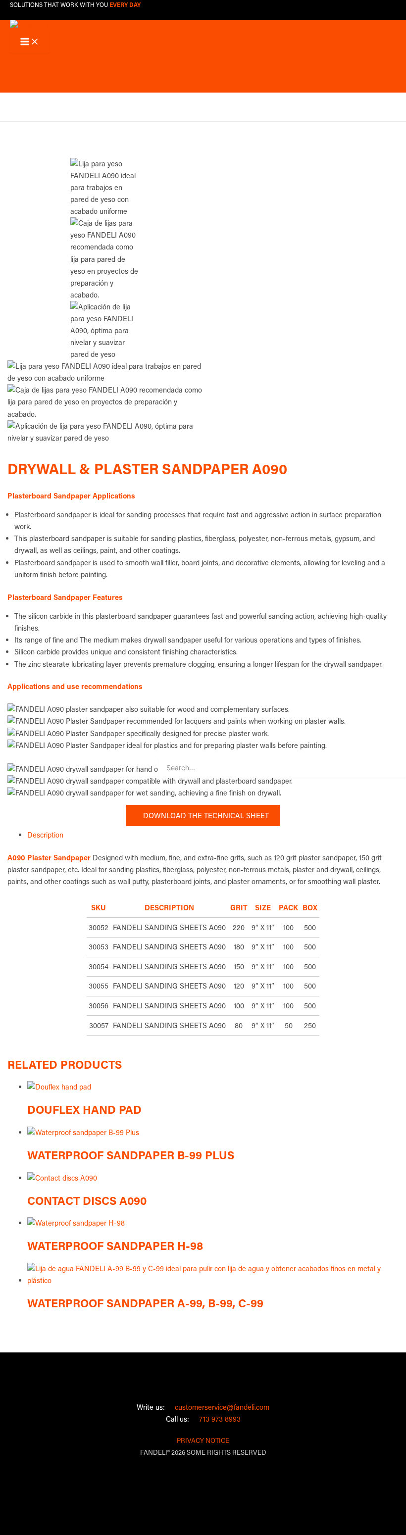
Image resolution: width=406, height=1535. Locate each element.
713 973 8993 (217, 1419)
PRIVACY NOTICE (203, 1440)
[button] (16, 100)
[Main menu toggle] (30, 42)
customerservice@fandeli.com (219, 1407)
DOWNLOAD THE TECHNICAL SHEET (203, 815)
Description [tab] (45, 835)
